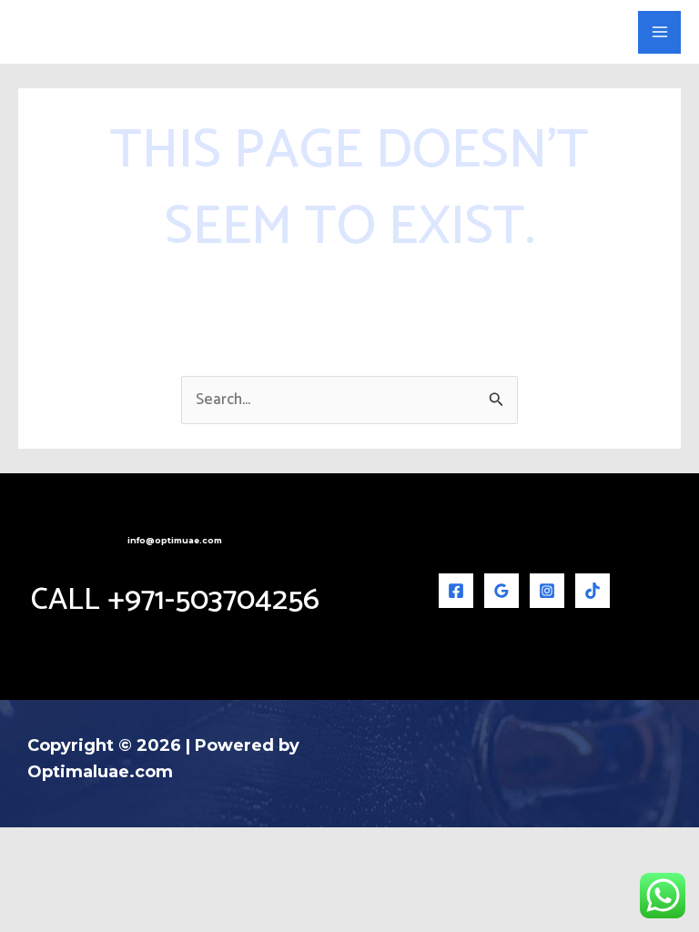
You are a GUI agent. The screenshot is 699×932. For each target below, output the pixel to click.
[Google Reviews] (501, 590)
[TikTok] (592, 590)
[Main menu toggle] (659, 32)
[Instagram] (547, 590)
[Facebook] (456, 590)
